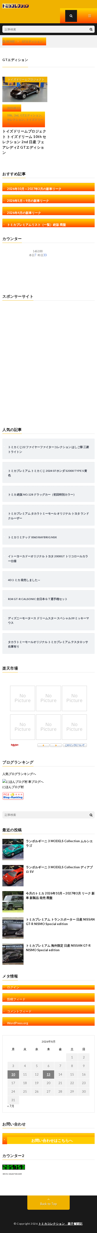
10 (13, 1074)
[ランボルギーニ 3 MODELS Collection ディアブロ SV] (13, 875)
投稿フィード (16, 999)
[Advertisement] (48, 362)
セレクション (15, 119)
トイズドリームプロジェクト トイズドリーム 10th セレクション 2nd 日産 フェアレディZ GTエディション (24, 142)
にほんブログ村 (13, 787)
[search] (91, 29)
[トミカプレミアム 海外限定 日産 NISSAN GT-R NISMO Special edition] (13, 954)
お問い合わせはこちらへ (52, 1140)
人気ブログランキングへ (19, 774)
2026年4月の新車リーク (24, 213)
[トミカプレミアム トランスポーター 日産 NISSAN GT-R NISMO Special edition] (13, 928)
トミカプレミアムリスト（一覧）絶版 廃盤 (36, 225)
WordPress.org (17, 1023)
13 (48, 1074)
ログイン (13, 987)
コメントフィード (19, 1011)
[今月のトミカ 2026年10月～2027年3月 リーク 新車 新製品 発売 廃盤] (13, 901)
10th (9, 115)
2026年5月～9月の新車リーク (28, 201)
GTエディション (30, 115)
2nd (16, 115)
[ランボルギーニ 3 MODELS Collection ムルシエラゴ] (13, 849)
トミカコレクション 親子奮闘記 (60, 1223)
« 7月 (10, 1106)
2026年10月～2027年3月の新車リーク (34, 189)
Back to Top (48, 1204)
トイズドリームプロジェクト (26, 79)
